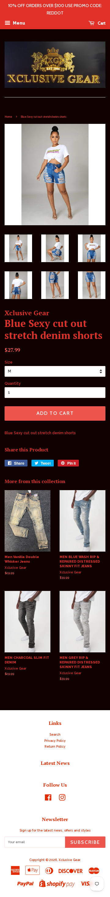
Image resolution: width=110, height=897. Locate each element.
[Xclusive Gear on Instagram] (62, 799)
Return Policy (55, 746)
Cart (101, 23)
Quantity (13, 383)
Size (9, 362)
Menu (18, 23)
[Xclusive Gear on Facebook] (48, 799)
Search (55, 734)
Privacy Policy (55, 740)
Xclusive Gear (69, 860)
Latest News (55, 763)
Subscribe (85, 842)
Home (8, 116)
